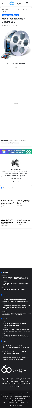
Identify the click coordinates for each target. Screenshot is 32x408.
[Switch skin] (2, 3)
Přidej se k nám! (25, 402)
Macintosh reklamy (7, 15)
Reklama (4, 142)
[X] (16, 181)
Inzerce (18, 402)
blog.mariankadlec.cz (6, 177)
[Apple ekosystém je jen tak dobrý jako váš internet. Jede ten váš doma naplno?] (8, 213)
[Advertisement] (16, 84)
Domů (4, 9)
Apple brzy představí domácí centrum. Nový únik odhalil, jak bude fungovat (7, 203)
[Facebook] (14, 181)
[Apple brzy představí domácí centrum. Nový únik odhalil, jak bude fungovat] (8, 194)
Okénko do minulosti (12, 9)
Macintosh (22, 140)
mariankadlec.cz (25, 171)
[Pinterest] (18, 181)
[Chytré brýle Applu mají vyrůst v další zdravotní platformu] (24, 194)
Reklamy (20, 9)
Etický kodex (18, 405)
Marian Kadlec (7, 25)
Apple (11, 140)
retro (10, 142)
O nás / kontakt (11, 402)
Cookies (12, 405)
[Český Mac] (16, 3)
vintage (16, 142)
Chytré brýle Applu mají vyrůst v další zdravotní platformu (23, 202)
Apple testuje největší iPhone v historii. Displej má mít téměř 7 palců (23, 220)
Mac (16, 140)
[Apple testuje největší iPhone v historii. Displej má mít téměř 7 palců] (24, 213)
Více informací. (19, 400)
